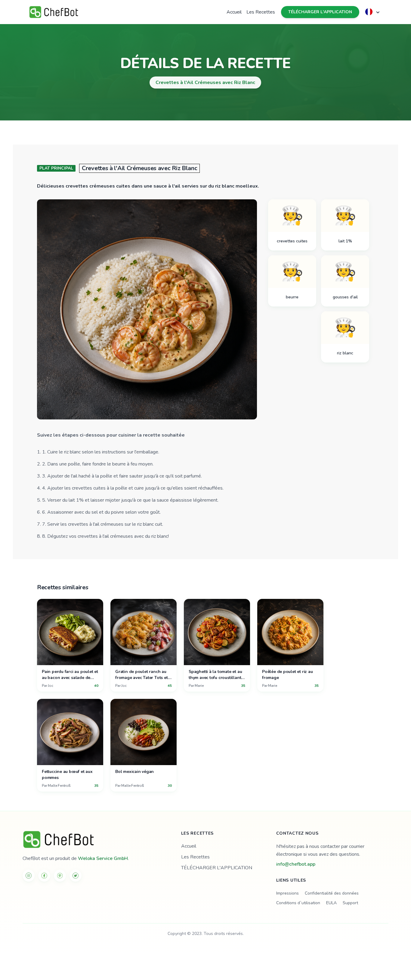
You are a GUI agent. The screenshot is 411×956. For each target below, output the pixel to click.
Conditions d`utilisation (298, 903)
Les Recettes (260, 12)
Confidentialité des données (332, 893)
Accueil (234, 12)
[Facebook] (44, 876)
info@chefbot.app (295, 864)
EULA (331, 903)
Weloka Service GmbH (103, 858)
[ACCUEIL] (95, 839)
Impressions (287, 893)
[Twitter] (76, 876)
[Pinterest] (60, 876)
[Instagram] (29, 876)
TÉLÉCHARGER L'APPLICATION (320, 12)
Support (350, 903)
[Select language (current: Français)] (373, 12)
